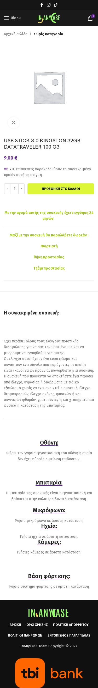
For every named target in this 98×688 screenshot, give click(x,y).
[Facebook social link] (42, 5)
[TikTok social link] (55, 5)
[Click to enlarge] (14, 123)
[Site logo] (49, 18)
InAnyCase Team (33, 646)
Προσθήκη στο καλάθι (61, 189)
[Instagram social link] (48, 5)
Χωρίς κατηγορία (48, 34)
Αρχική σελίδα (15, 34)
